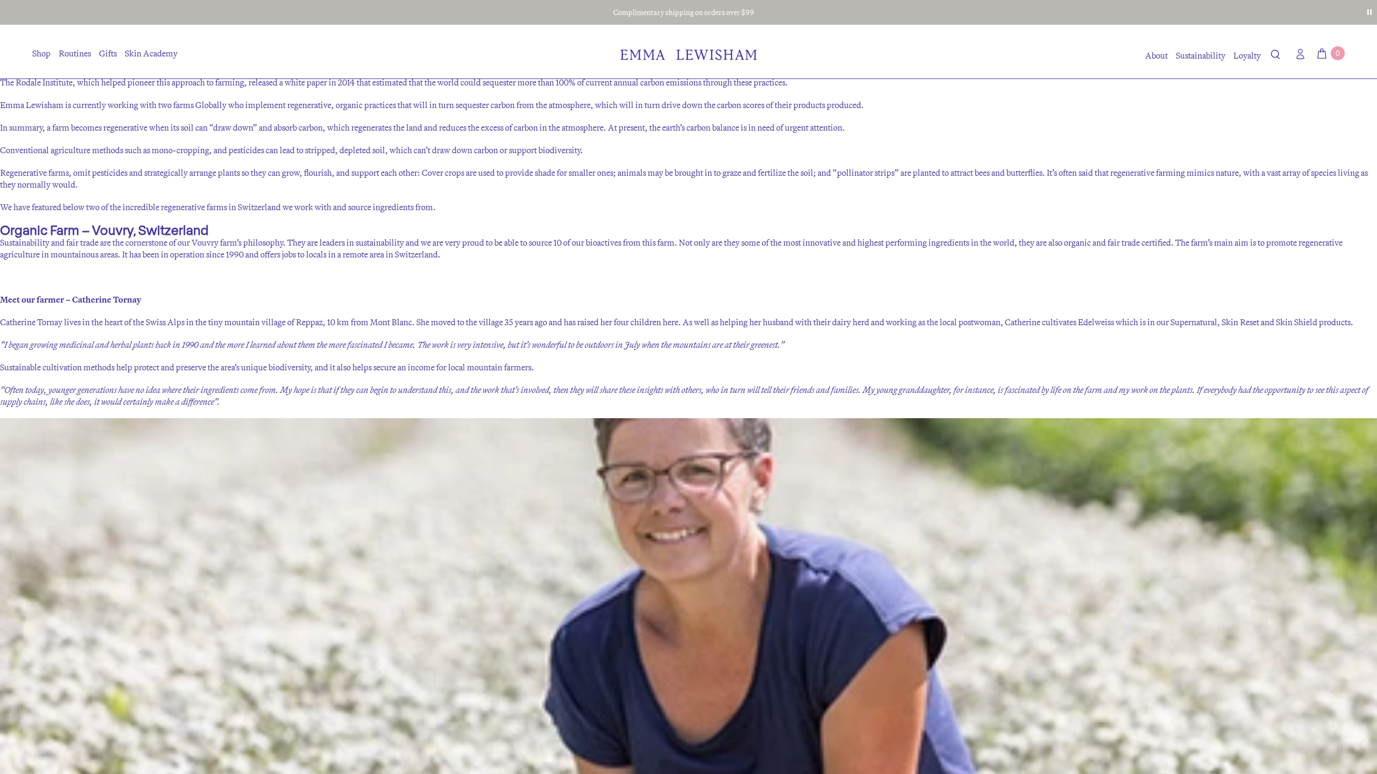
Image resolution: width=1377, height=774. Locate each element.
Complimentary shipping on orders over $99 (683, 12)
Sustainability (1200, 55)
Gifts (108, 53)
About (1156, 55)
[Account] (1297, 54)
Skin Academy (151, 53)
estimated (389, 82)
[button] (1275, 56)
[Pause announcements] (1369, 12)
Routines (75, 53)
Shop (41, 53)
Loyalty (1247, 55)
